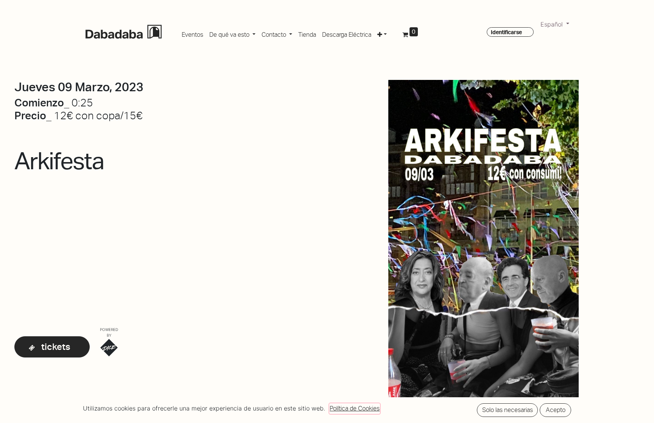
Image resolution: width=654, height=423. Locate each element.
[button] (382, 33)
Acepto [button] (555, 410)
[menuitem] (192, 33)
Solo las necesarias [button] (507, 410)
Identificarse (506, 32)
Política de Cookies (355, 408)
